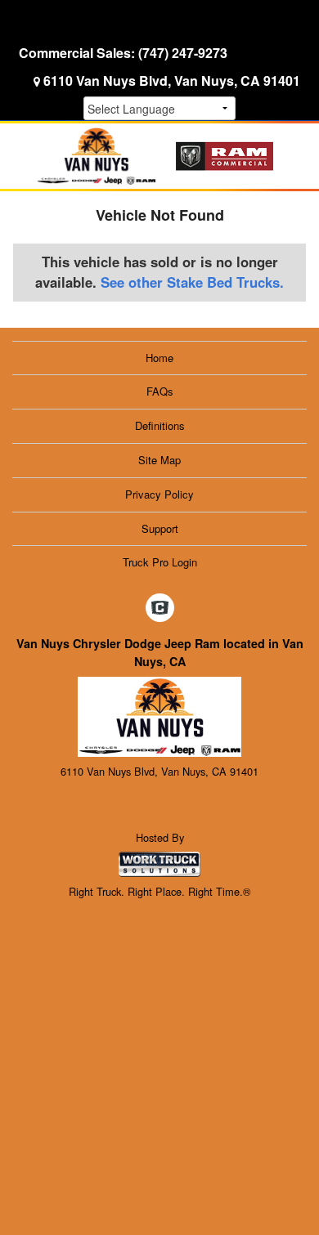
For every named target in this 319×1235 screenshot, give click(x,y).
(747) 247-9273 (182, 52)
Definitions (160, 425)
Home (159, 357)
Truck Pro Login (160, 562)
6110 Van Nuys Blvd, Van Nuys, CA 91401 (171, 80)
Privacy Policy (159, 494)
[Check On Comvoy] (160, 608)
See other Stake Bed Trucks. (192, 282)
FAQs (159, 391)
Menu (49, 22)
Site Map (159, 460)
